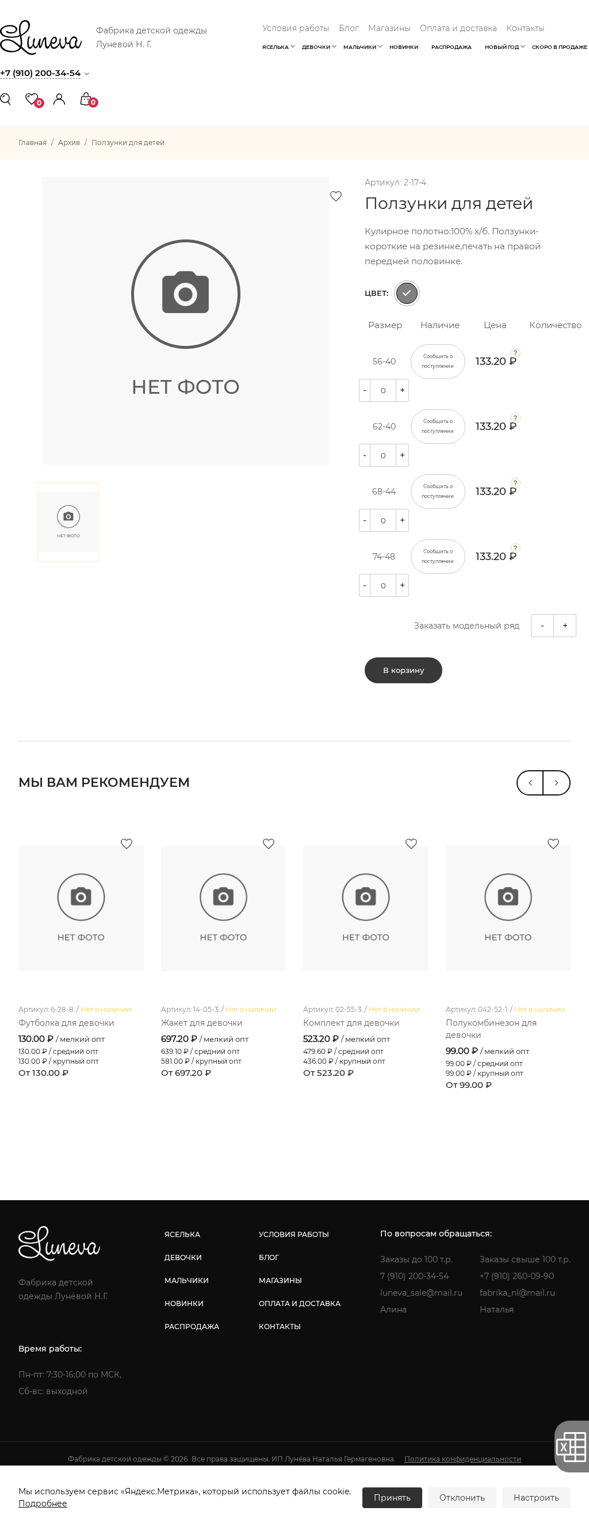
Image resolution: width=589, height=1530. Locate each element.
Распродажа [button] (451, 47)
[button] (59, 98)
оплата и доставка (300, 1303)
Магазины (389, 28)
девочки (183, 1257)
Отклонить (462, 1498)
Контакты (525, 28)
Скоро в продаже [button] (559, 47)
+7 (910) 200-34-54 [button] (40, 72)
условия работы (294, 1234)
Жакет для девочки (202, 1022)
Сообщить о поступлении (438, 361)
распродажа (192, 1326)
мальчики (187, 1280)
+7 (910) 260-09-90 (517, 1276)
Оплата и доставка (458, 28)
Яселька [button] (275, 47)
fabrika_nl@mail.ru (517, 1293)
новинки (184, 1303)
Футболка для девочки (66, 1022)
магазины (280, 1280)
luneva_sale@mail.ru (421, 1293)
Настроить (536, 1498)
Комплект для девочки (351, 1022)
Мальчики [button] (359, 47)
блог (269, 1257)
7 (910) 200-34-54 (414, 1276)
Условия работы (296, 28)
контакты (280, 1326)
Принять (392, 1498)
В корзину (403, 670)
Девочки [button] (316, 47)
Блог (349, 28)
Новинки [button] (403, 47)
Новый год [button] (502, 47)
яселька (182, 1234)
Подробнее (42, 1503)
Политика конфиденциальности (462, 1459)
